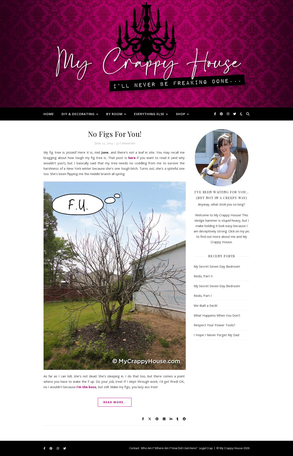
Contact (134, 448)
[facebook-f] (215, 114)
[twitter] (234, 114)
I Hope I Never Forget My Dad (216, 335)
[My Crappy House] (146, 53)
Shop (180, 114)
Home (49, 114)
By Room (114, 114)
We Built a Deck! (205, 305)
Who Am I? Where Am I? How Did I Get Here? (169, 448)
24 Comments (125, 143)
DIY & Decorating (78, 114)
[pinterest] (222, 114)
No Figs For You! (115, 134)
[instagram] (228, 114)
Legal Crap (206, 448)
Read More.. (114, 402)
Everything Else (149, 114)
